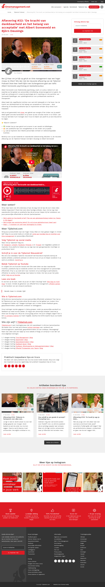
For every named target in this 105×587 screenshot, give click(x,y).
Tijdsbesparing (32, 568)
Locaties (56, 547)
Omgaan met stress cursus (35, 563)
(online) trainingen (33, 327)
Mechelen (83, 560)
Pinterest (28, 245)
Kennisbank (73, 7)
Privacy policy (58, 552)
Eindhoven (83, 547)
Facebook (21, 245)
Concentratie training (33, 565)
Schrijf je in (19, 260)
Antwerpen (83, 541)
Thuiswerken (31, 554)
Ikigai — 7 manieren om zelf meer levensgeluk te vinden (22, 224)
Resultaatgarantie (59, 554)
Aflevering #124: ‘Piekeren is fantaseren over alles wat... (13, 418)
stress (22, 112)
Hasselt (82, 554)
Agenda (65, 7)
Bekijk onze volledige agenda (87, 84)
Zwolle (82, 567)
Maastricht (83, 558)
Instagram (7, 245)
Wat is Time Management (61, 541)
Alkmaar (82, 537)
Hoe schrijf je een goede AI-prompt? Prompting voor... (51, 418)
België (82, 543)
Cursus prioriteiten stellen (35, 572)
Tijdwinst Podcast (19, 12)
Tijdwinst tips (82, 7)
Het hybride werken (33, 547)
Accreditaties (57, 539)
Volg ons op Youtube (13, 275)
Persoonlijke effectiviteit (34, 545)
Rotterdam (83, 562)
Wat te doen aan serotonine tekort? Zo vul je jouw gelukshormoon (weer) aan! (29, 222)
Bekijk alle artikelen (52, 442)
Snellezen (30, 543)
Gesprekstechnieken (33, 541)
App (102, 1)
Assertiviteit (31, 552)
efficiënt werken (54, 284)
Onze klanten (57, 543)
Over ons (94, 1)
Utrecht (82, 564)
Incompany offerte (83, 1)
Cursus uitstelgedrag (33, 570)
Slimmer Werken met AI (34, 539)
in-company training (12, 316)
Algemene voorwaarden (60, 537)
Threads (38, 245)
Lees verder (7, 434)
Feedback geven (32, 537)
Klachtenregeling (58, 545)
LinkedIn (14, 245)
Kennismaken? (93, 7)
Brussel (82, 545)
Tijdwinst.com (24, 322)
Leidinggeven (31, 549)
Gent (81, 549)
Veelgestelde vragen (59, 556)
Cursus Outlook (32, 561)
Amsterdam (83, 539)
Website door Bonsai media (61, 584)
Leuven (82, 556)
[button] (12, 482)
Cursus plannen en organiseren (36, 574)
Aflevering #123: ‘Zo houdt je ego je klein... (86, 418)
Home (9, 12)
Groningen (83, 552)
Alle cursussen (56, 7)
